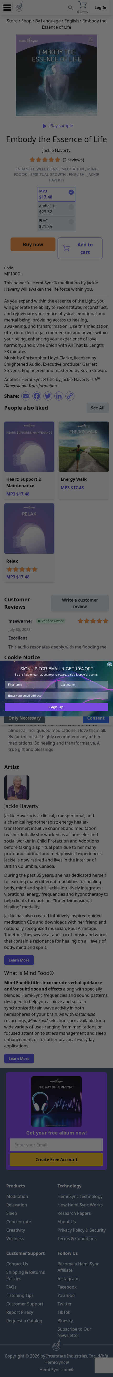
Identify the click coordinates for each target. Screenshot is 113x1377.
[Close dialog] (109, 664)
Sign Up (56, 707)
